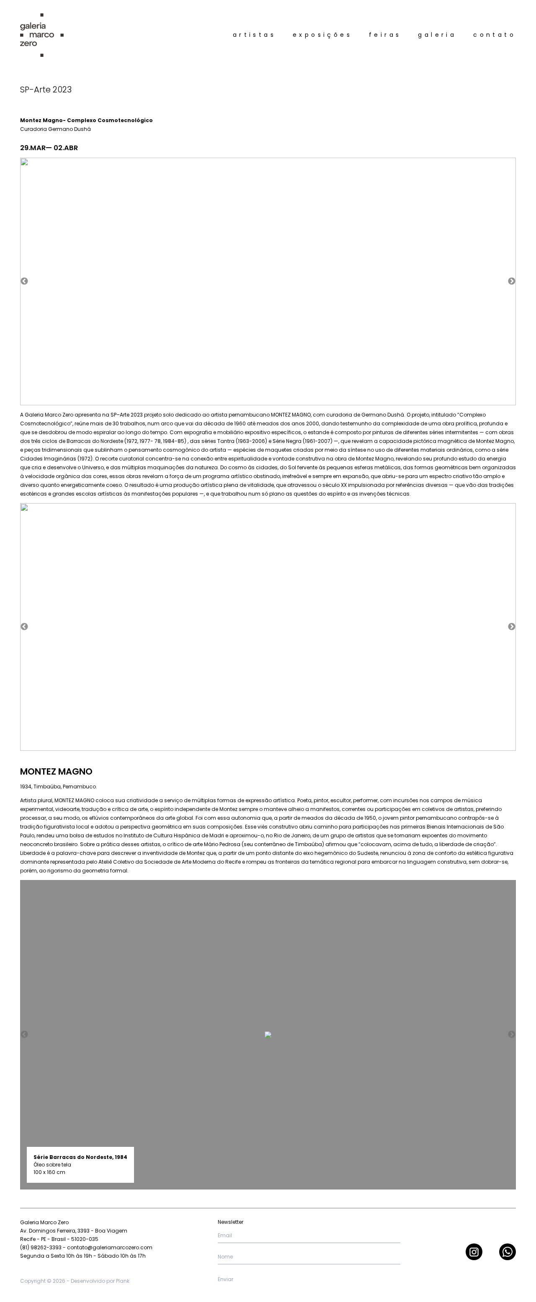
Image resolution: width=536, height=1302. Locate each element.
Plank (122, 1280)
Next (512, 281)
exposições (322, 35)
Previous (24, 281)
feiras (385, 35)
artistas (254, 35)
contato (494, 35)
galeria (437, 35)
